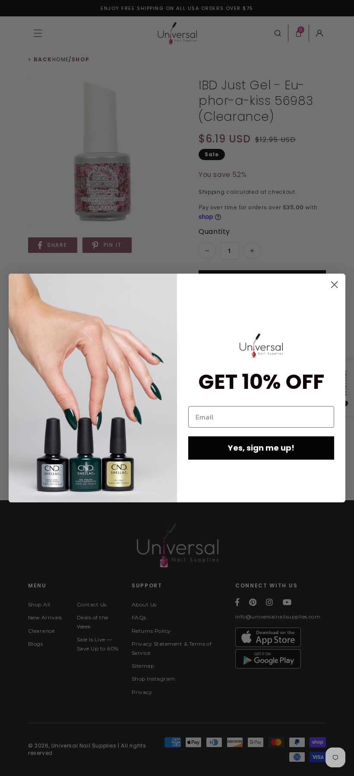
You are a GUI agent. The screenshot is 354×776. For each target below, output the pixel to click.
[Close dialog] (334, 284)
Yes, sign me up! (261, 447)
